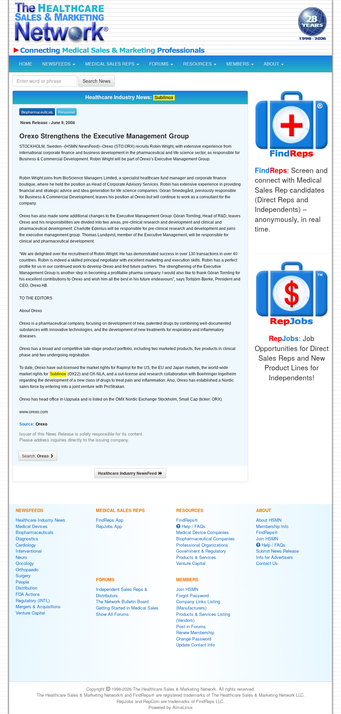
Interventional (29, 551)
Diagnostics (27, 538)
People (22, 582)
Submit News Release (277, 551)
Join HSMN (187, 589)
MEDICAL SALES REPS (110, 64)
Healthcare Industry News (40, 520)
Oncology (25, 563)
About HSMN (268, 520)
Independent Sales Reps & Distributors (122, 592)
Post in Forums (191, 626)
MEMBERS (238, 64)
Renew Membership (195, 632)
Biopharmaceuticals (35, 532)
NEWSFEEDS (57, 64)
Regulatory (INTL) (33, 600)
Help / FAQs (192, 526)
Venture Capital (30, 613)
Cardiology (26, 545)
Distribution (26, 588)
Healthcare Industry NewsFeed (128, 473)
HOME (25, 64)
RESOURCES (198, 64)
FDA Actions (28, 594)
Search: (36, 456)
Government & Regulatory (201, 551)
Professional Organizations (202, 545)
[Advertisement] (201, 25)
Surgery (23, 575)
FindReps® (187, 520)
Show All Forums (112, 614)
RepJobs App (109, 526)
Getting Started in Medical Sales (127, 608)
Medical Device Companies (202, 532)
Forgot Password (192, 595)
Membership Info (272, 526)
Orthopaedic (27, 569)
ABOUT (272, 64)
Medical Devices (32, 526)
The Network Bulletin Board (122, 601)
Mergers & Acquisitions (38, 606)
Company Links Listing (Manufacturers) (198, 604)
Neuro (21, 557)
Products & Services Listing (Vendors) (203, 617)
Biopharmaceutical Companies (205, 538)
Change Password (193, 638)
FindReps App (109, 520)
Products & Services (196, 557)
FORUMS (159, 64)
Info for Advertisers (274, 557)
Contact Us (267, 563)
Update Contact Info (195, 644)
